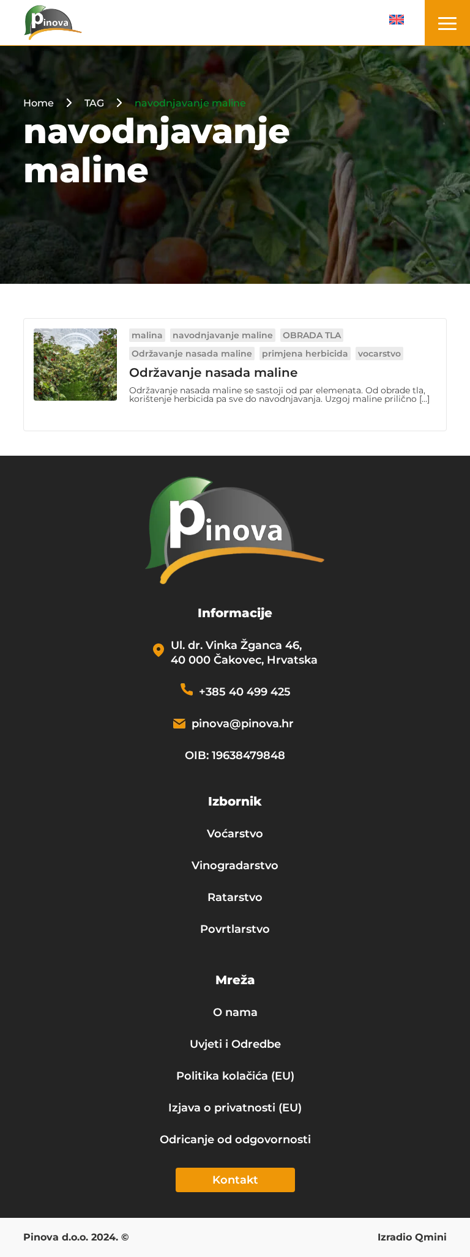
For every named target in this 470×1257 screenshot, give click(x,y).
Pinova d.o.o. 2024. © (76, 1238)
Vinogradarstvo (235, 865)
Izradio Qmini (412, 1238)
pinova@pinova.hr (243, 723)
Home (38, 103)
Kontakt (235, 1180)
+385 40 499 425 (245, 692)
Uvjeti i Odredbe (235, 1044)
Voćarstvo (235, 833)
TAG (94, 103)
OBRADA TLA (312, 335)
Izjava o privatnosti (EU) (235, 1107)
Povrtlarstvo (235, 929)
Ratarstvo (235, 897)
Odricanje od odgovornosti (235, 1139)
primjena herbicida (305, 353)
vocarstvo (379, 353)
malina (147, 335)
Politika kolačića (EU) (235, 1076)
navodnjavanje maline (223, 335)
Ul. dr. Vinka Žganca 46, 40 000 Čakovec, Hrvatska (244, 653)
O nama (235, 1012)
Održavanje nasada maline (192, 353)
